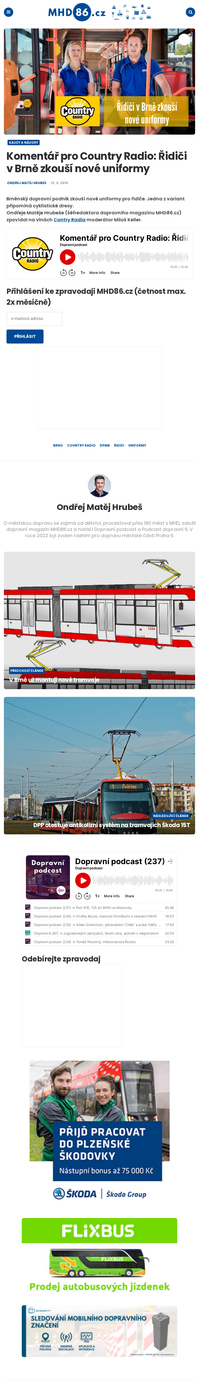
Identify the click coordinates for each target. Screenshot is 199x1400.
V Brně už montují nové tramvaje (54, 680)
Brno (58, 445)
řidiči (119, 445)
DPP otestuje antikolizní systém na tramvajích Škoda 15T (111, 825)
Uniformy (137, 445)
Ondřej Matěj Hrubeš (26, 183)
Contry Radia (70, 219)
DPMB (105, 445)
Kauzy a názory (23, 142)
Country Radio (81, 445)
